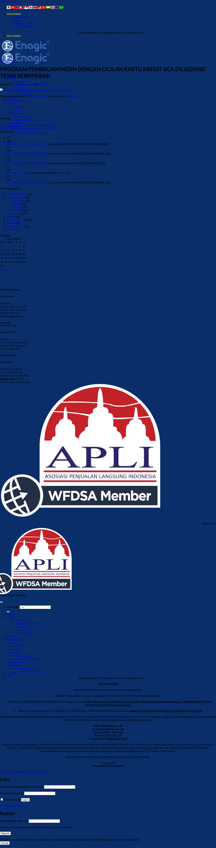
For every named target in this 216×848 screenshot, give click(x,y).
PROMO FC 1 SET (17, 172)
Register (5, 833)
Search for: (13, 606)
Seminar (11, 223)
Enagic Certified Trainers (28, 119)
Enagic (11, 617)
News (12, 60)
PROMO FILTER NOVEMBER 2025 (27, 153)
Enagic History (22, 81)
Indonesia (26, 629)
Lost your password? (12, 805)
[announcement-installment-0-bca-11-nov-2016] (37, 90)
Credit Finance (15, 197)
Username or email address (22, 786)
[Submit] (8, 611)
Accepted (19, 200)
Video (17, 110)
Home (10, 613)
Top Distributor (22, 116)
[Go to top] (1, 602)
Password (12, 793)
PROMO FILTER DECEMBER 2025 (27, 143)
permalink (73, 96)
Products (12, 636)
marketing (44, 84)
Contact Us (20, 87)
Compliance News (17, 194)
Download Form (16, 123)
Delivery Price (15, 100)
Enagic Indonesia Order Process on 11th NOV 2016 (30, 128)
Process (18, 210)
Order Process (15, 219)
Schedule (19, 107)
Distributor (13, 113)
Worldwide (26, 94)
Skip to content (9, 1)
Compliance (14, 665)
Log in (25, 800)
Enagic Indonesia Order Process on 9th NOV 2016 (29, 125)
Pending (18, 207)
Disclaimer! (14, 14)
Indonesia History (30, 623)
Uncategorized (15, 226)
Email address (14, 820)
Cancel (17, 203)
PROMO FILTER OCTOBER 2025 (26, 163)
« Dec (3, 269)
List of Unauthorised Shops (29, 132)
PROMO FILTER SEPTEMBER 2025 (27, 182)
